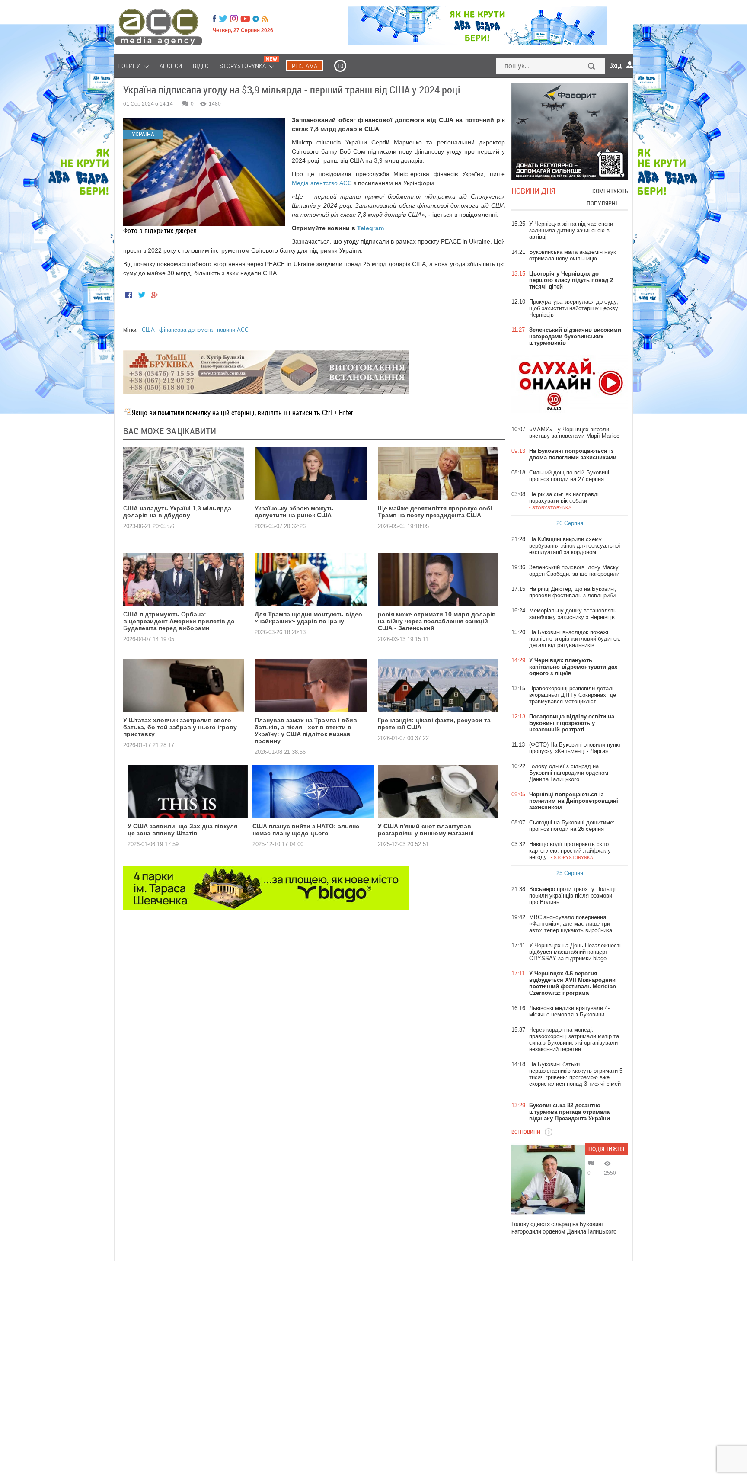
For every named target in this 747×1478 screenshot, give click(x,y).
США (148, 330)
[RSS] (265, 18)
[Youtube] (245, 18)
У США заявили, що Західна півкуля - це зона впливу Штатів (184, 830)
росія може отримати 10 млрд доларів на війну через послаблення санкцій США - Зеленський (437, 621)
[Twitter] (223, 18)
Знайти (591, 67)
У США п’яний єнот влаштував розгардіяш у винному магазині (426, 830)
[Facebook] (214, 18)
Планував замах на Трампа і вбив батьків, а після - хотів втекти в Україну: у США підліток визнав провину (306, 730)
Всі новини (525, 1131)
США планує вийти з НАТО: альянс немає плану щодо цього (305, 830)
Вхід (615, 65)
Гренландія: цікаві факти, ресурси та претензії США (434, 724)
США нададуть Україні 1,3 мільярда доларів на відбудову (177, 512)
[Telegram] (255, 18)
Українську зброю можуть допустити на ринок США (294, 512)
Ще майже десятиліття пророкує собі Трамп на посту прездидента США (435, 512)
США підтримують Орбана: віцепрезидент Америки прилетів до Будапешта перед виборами (179, 621)
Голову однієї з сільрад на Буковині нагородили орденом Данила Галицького (563, 1227)
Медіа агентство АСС (323, 183)
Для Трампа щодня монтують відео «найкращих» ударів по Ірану (308, 618)
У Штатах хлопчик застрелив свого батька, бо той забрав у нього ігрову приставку (180, 727)
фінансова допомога (186, 330)
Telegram (370, 227)
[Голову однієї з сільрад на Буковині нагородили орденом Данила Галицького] (548, 1179)
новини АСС (233, 330)
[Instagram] (234, 18)
